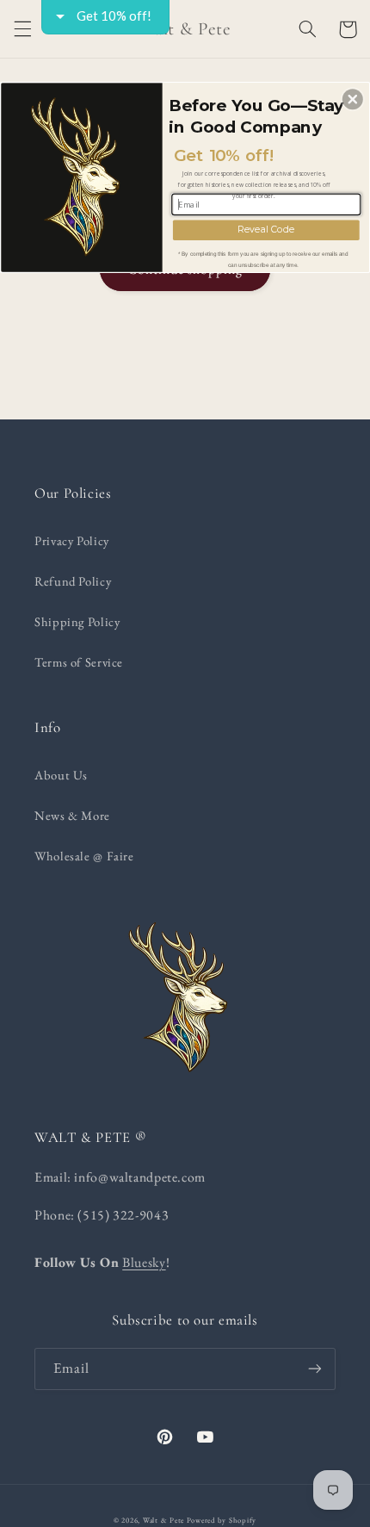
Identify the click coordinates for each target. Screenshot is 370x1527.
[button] (352, 99)
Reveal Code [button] (265, 229)
